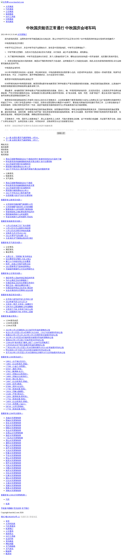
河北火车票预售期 (13, 473)
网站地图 (9, 544)
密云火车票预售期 (13, 458)
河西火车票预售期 (13, 468)
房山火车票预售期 (13, 440)
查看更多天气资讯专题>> (11, 243)
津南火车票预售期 (13, 491)
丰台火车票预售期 (13, 430)
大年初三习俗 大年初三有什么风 (19, 309)
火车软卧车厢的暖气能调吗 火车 (19, 204)
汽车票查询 (10, 526)
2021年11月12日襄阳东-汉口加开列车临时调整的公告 (28, 330)
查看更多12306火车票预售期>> (14, 495)
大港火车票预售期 (13, 483)
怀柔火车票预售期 (13, 453)
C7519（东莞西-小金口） (16, 404)
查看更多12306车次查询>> (12, 413)
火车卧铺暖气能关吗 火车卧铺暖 (19, 207)
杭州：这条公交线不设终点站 (18, 264)
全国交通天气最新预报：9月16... (22, 138)
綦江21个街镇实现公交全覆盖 (18, 261)
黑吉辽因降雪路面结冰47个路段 (19, 183)
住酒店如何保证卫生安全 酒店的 (19, 288)
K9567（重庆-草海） (14, 369)
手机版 (4, 508)
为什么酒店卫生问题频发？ (17, 280)
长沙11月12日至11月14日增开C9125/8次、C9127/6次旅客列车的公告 (34, 332)
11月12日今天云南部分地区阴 (18, 228)
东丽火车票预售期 (13, 486)
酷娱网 (8, 551)
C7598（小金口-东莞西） (16, 366)
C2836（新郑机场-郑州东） (17, 396)
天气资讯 (9, 549)
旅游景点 (9, 534)
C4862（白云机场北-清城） (17, 364)
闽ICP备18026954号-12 (10, 517)
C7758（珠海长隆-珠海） (16, 409)
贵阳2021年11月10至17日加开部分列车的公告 (25, 340)
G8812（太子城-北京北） (16, 361)
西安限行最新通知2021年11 (17, 190)
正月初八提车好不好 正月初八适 (19, 299)
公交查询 (9, 531)
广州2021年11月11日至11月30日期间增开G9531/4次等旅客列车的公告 (35, 347)
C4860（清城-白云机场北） (17, 376)
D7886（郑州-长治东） (15, 386)
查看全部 (61, 133)
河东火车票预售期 (13, 465)
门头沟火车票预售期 (14, 438)
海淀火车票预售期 (13, 435)
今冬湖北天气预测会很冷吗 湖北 (19, 238)
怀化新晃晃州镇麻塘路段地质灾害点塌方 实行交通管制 (29, 161)
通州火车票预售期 (13, 443)
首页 (8, 521)
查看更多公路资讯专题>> (11, 200)
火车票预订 (22, 34)
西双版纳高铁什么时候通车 (17, 214)
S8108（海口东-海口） (15, 379)
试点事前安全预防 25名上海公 (18, 259)
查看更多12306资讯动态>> (12, 357)
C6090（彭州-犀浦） (14, 384)
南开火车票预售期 (13, 470)
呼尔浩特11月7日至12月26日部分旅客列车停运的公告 (28, 350)
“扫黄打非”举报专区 (28, 517)
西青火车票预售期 (13, 488)
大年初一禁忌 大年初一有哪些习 (19, 304)
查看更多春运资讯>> (9, 316)
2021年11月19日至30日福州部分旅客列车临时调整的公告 (29, 337)
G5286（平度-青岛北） (15, 394)
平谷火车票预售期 (13, 455)
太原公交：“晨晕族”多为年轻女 (19, 256)
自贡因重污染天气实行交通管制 (19, 195)
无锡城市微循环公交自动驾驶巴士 (20, 269)
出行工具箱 (10, 17)
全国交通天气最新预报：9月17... (22, 140)
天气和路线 (10, 546)
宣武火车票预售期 (13, 425)
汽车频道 (9, 9)
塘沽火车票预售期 (13, 478)
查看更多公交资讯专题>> (11, 273)
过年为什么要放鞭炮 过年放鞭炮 (19, 307)
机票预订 (9, 529)
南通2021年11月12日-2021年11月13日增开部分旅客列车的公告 (32, 335)
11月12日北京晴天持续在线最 (18, 231)
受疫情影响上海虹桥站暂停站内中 (20, 212)
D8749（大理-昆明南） (15, 406)
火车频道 (9, 6)
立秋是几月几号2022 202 (16, 233)
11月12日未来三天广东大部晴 (18, 226)
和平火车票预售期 (13, 463)
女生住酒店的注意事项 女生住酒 (19, 290)
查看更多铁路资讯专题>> (11, 221)
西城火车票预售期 (13, 420)
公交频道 (9, 12)
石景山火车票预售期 (14, 433)
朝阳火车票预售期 (13, 428)
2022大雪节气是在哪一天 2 (17, 236)
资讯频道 (9, 22)
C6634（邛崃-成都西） (15, 391)
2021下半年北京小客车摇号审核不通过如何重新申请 (28, 169)
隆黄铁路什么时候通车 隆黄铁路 (19, 209)
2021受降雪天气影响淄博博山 (18, 266)
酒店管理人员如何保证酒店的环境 (20, 278)
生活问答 (9, 539)
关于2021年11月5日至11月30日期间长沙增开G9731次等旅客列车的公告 (35, 353)
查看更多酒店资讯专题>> (11, 295)
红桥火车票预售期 (13, 475)
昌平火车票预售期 (13, 448)
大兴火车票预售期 (13, 450)
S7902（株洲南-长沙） (15, 371)
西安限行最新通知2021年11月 (18, 166)
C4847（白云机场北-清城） (17, 381)
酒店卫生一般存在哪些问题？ (18, 285)
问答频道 (9, 19)
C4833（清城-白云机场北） (17, 374)
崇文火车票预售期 (13, 423)
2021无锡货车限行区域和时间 (18, 164)
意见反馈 (17, 508)
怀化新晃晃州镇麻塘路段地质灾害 (20, 185)
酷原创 (8, 554)
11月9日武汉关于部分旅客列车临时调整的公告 (25, 345)
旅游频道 (9, 14)
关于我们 (25, 508)
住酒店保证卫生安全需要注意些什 (20, 283)
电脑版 (10, 508)
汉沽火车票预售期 (13, 481)
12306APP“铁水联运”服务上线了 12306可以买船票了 (28, 342)
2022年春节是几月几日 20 (16, 302)
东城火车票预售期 (13, 418)
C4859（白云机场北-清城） (17, 401)
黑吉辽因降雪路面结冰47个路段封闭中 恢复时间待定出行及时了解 (33, 159)
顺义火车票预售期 (13, 445)
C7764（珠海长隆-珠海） (16, 399)
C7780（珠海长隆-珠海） (16, 389)
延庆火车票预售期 (13, 460)
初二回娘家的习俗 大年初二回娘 (19, 312)
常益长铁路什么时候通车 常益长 (19, 217)
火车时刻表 (10, 524)
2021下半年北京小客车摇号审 (18, 193)
